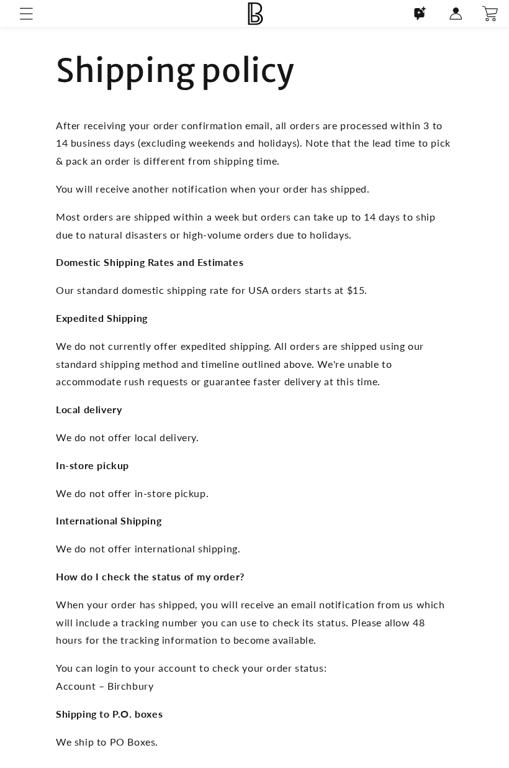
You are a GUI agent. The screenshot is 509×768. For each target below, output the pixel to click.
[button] (26, 13)
